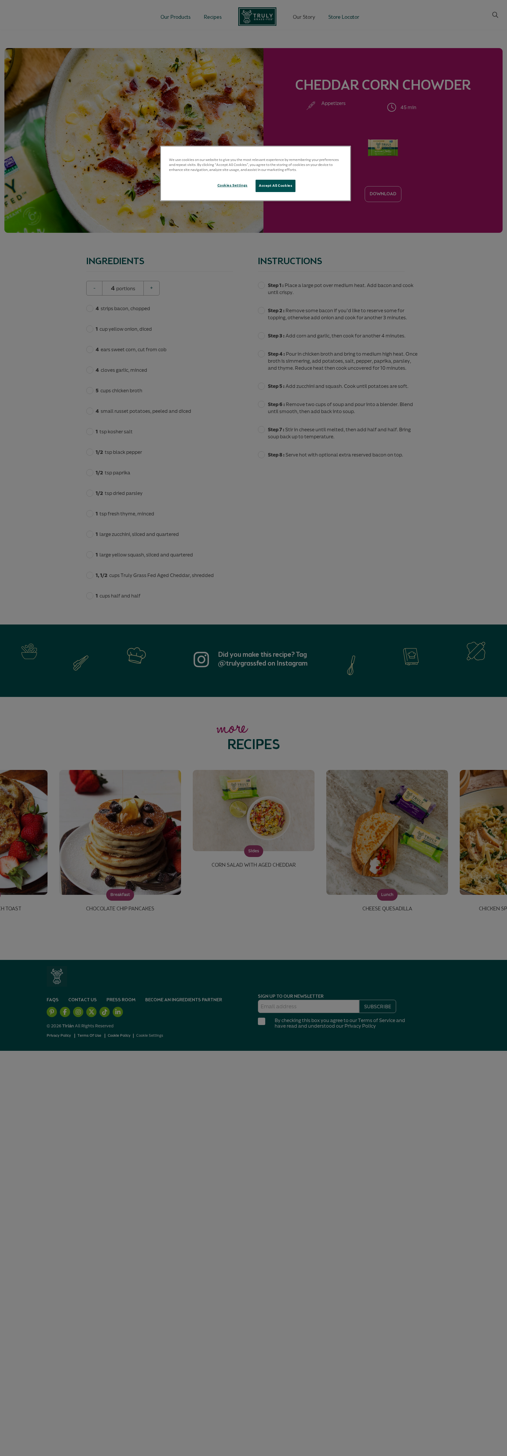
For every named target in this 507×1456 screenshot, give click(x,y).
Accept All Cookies (275, 186)
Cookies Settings (232, 185)
